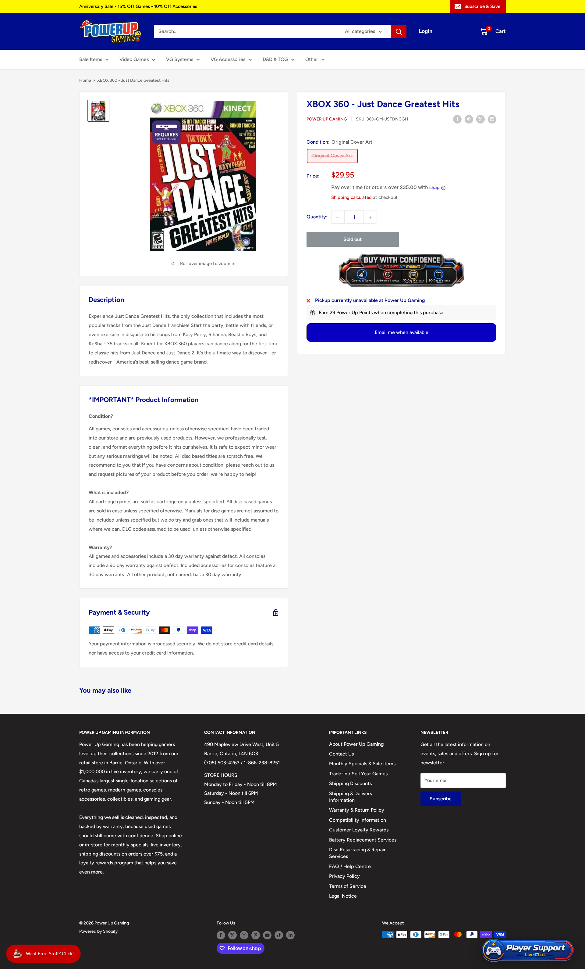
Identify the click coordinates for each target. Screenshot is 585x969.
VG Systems (179, 59)
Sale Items (90, 59)
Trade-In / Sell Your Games (358, 774)
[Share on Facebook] (457, 119)
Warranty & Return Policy (356, 810)
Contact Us (341, 754)
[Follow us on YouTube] (267, 935)
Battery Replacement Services (362, 840)
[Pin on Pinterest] (469, 119)
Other (311, 59)
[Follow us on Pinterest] (255, 935)
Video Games (134, 59)
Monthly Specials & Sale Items (362, 763)
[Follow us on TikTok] (279, 935)
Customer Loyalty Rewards (358, 830)
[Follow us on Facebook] (221, 935)
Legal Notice (343, 896)
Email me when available (401, 333)
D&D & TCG (275, 59)
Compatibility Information (357, 820)
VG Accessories (228, 59)
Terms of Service (347, 886)
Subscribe (441, 799)
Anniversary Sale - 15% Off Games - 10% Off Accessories (138, 6)
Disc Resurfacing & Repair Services (357, 853)
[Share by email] (492, 119)
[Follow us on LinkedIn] (290, 935)
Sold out (352, 239)
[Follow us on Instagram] (244, 935)
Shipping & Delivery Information (351, 797)
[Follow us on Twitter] (232, 935)
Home (85, 80)
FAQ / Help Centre (350, 866)
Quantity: (317, 217)
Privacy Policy (344, 876)
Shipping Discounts (350, 783)
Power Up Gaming (327, 119)
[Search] (398, 31)
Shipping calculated (351, 197)
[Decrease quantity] (338, 217)
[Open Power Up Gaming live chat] (528, 951)
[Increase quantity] (370, 217)
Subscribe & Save (482, 6)
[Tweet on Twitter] (480, 119)
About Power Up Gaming (356, 744)
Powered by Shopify (98, 931)
